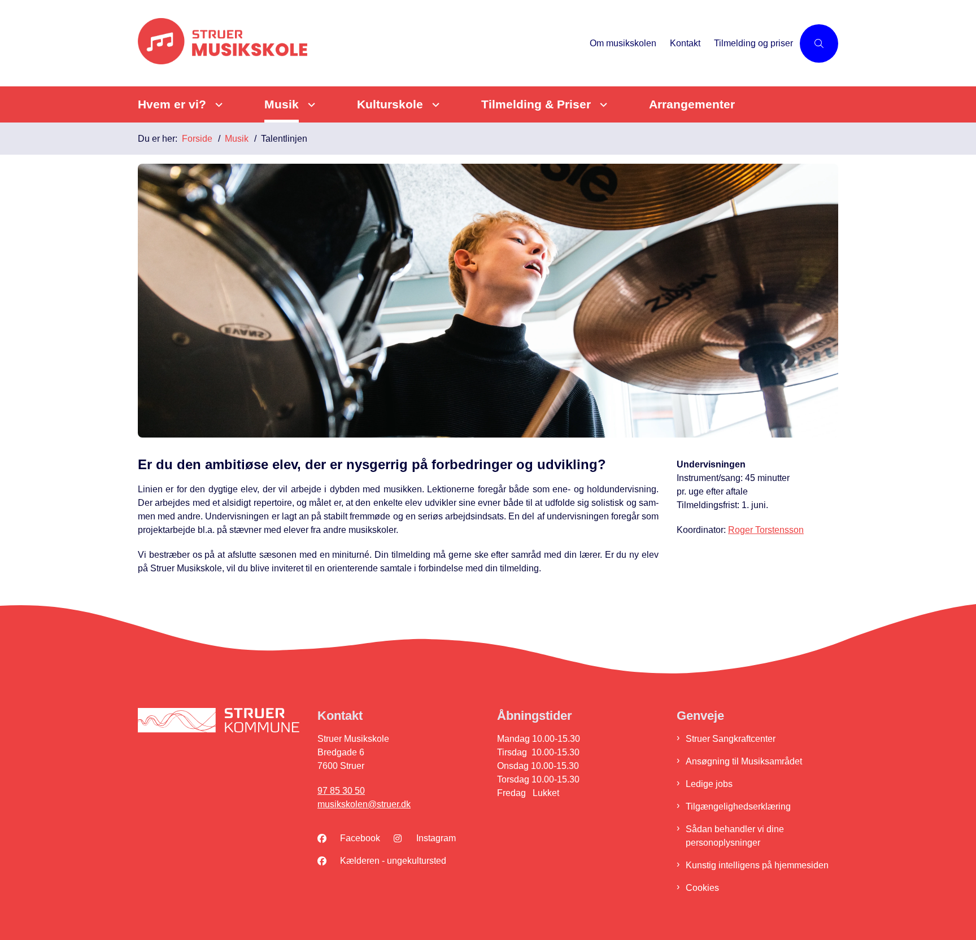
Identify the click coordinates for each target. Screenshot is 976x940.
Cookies (702, 888)
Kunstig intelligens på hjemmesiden (757, 865)
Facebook (360, 838)
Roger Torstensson (766, 530)
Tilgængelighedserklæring (738, 806)
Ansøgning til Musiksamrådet (744, 761)
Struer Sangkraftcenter (730, 739)
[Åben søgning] (819, 43)
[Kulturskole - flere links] (434, 104)
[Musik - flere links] (310, 104)
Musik (281, 104)
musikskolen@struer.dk (364, 804)
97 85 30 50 (341, 790)
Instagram (436, 838)
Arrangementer (692, 104)
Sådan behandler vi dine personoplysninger (735, 835)
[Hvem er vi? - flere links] (217, 104)
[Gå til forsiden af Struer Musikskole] (360, 43)
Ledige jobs (709, 784)
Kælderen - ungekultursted (393, 860)
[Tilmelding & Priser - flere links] (602, 104)
